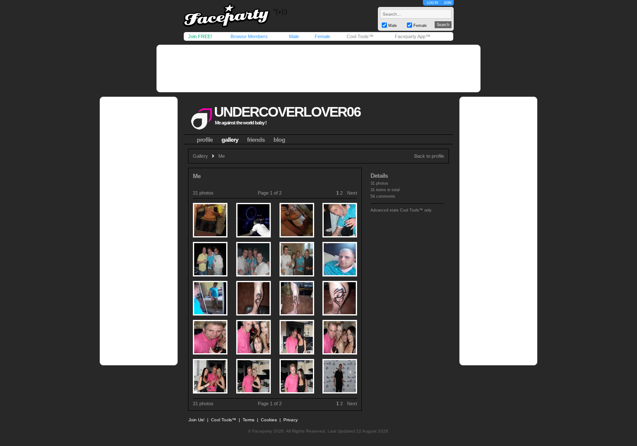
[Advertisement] (318, 68)
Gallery (200, 156)
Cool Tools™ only (416, 210)
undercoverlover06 (287, 112)
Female (322, 36)
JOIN (448, 3)
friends (256, 139)
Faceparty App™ (412, 36)
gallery (229, 139)
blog (279, 139)
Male (294, 36)
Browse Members (249, 36)
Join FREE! (200, 36)
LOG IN (432, 3)
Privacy (290, 419)
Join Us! (196, 419)
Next (352, 192)
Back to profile (429, 156)
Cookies (269, 419)
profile (205, 139)
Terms (248, 419)
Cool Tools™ (360, 36)
